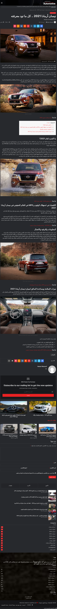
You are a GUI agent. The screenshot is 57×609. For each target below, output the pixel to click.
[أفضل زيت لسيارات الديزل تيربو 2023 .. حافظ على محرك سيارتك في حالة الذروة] (52, 505)
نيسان (52, 354)
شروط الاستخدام (12, 605)
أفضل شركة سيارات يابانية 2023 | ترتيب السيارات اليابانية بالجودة (34, 509)
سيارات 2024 (52, 536)
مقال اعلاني (52, 545)
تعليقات (10, 485)
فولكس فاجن (11, 562)
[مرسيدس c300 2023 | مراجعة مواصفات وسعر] (28, 429)
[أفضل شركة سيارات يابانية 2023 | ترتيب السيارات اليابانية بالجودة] (52, 511)
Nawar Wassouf (50, 22)
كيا (7, 562)
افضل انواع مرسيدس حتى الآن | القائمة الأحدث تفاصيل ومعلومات (34, 497)
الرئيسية (53, 9)
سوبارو (27, 562)
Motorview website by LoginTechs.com (28, 602)
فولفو (16, 562)
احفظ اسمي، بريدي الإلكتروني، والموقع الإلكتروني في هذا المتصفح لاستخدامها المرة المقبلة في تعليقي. (35, 473)
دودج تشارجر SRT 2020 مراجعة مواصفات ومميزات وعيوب (39, 350)
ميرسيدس (50, 563)
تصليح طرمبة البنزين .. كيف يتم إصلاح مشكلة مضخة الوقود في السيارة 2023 (32, 515)
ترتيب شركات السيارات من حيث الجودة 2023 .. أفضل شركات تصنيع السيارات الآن (30, 490)
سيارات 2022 (52, 533)
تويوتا (35, 561)
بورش (47, 562)
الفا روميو (50, 562)
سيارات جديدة (52, 529)
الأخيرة (28, 485)
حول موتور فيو (19, 605)
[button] (50, 608)
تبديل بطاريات (28, 598)
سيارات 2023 (52, 531)
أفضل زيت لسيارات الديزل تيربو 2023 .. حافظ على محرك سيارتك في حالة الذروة (30, 503)
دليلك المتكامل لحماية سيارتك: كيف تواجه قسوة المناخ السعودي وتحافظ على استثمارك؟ (34, 6)
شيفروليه (23, 562)
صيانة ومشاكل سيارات (50, 543)
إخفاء (48, 122)
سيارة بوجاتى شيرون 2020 (46, 117)
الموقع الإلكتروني (24, 467)
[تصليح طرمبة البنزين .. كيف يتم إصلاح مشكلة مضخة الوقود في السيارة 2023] (52, 517)
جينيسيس (31, 562)
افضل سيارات (52, 540)
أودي (54, 562)
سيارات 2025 (52, 538)
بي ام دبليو (42, 562)
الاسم (54, 462)
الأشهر (46, 485)
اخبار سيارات (52, 549)
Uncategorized (52, 547)
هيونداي (36, 564)
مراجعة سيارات (48, 9)
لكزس (4, 562)
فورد (19, 562)
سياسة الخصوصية (4, 605)
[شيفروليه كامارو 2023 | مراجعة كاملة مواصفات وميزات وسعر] (47, 429)
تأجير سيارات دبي (28, 596)
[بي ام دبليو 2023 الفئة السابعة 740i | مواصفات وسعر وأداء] (9, 429)
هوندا (40, 563)
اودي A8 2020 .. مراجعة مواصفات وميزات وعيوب (41, 225)
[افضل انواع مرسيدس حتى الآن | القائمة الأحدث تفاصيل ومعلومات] (52, 499)
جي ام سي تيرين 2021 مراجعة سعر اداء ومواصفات (40, 285)
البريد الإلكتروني (52, 467)
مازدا (55, 563)
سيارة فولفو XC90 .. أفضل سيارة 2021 (43, 201)
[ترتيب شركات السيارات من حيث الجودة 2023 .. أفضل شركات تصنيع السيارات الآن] (52, 492)
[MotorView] (49, 3)
